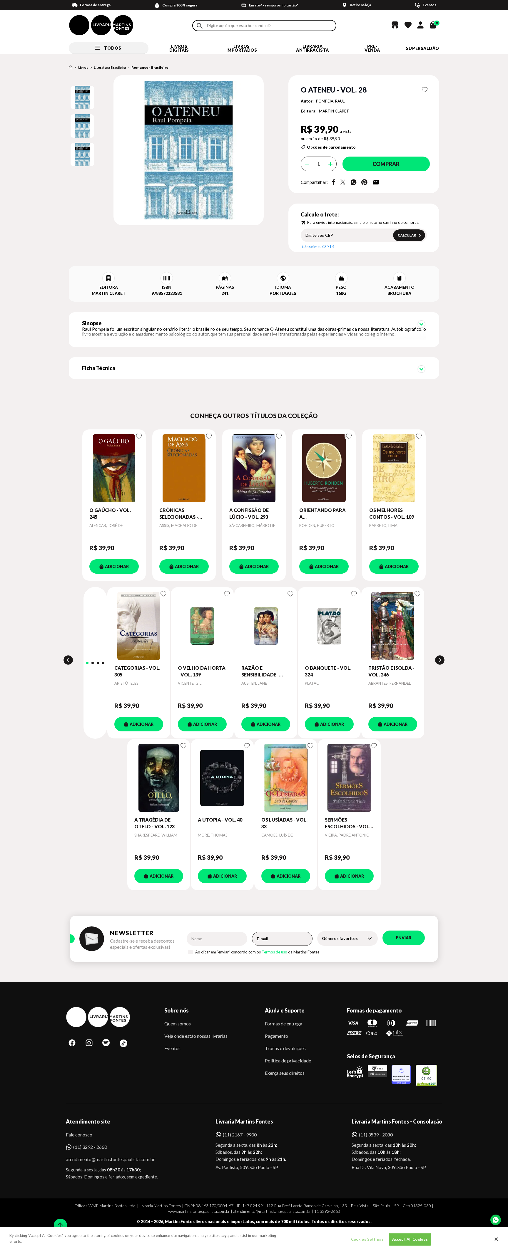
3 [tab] (98, 663)
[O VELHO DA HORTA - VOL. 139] (202, 626)
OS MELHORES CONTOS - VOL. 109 (391, 513)
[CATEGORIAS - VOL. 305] (139, 626)
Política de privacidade (288, 1060)
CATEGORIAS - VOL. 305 (137, 671)
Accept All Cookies (410, 1239)
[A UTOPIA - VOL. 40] (222, 778)
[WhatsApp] (495, 1220)
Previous (68, 660)
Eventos (172, 1048)
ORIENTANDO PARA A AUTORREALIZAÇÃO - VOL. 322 (323, 513)
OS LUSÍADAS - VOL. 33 (284, 823)
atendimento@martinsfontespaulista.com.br (105, 1159)
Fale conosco (79, 1134)
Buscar (199, 26)
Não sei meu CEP (315, 246)
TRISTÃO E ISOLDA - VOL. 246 (391, 671)
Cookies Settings (367, 1239)
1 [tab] (87, 663)
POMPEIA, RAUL (330, 101)
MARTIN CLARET (334, 111)
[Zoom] (82, 97)
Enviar (403, 937)
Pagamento (276, 1036)
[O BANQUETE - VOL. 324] (329, 626)
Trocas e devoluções (285, 1048)
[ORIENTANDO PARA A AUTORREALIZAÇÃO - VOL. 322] (324, 468)
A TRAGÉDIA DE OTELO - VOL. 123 (154, 823)
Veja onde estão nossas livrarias (196, 1036)
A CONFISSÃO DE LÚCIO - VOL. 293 (249, 513)
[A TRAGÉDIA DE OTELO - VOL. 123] (159, 778)
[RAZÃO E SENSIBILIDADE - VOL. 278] (266, 626)
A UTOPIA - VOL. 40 (220, 819)
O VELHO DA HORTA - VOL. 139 (201, 671)
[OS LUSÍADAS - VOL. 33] (286, 778)
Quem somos (177, 1023)
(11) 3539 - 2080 (376, 1134)
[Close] (496, 1239)
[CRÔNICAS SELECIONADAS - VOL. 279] (184, 468)
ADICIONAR (117, 566)
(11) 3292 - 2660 (90, 1147)
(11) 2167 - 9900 (240, 1134)
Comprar (386, 164)
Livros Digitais (179, 48)
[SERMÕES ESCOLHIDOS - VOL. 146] (349, 778)
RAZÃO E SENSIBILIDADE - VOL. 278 (260, 671)
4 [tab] (103, 663)
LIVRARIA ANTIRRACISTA (312, 48)
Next (439, 660)
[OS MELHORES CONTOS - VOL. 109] (394, 468)
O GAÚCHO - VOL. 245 (110, 513)
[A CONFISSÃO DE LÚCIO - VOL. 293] (254, 468)
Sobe (58, 1221)
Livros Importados (241, 48)
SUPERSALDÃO (422, 48)
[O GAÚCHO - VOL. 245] (114, 468)
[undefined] (168, 150)
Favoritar (425, 89)
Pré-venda (372, 48)
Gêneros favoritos (340, 938)
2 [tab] (92, 663)
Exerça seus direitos (285, 1073)
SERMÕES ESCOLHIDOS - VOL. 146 (347, 823)
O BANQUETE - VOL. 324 (328, 671)
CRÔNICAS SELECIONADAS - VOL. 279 (178, 513)
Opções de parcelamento (331, 147)
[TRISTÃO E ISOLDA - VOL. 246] (393, 626)
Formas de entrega (283, 1023)
